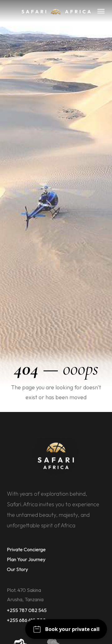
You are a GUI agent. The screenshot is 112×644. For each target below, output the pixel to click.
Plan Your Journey (26, 559)
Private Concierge (26, 549)
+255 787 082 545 (27, 610)
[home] (56, 11)
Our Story (17, 569)
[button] (101, 11)
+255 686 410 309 (26, 620)
